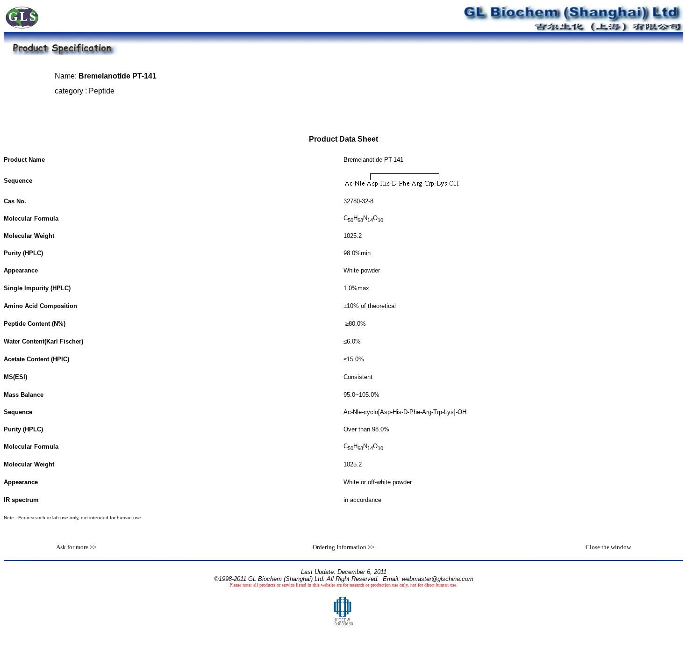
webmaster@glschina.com (437, 578)
